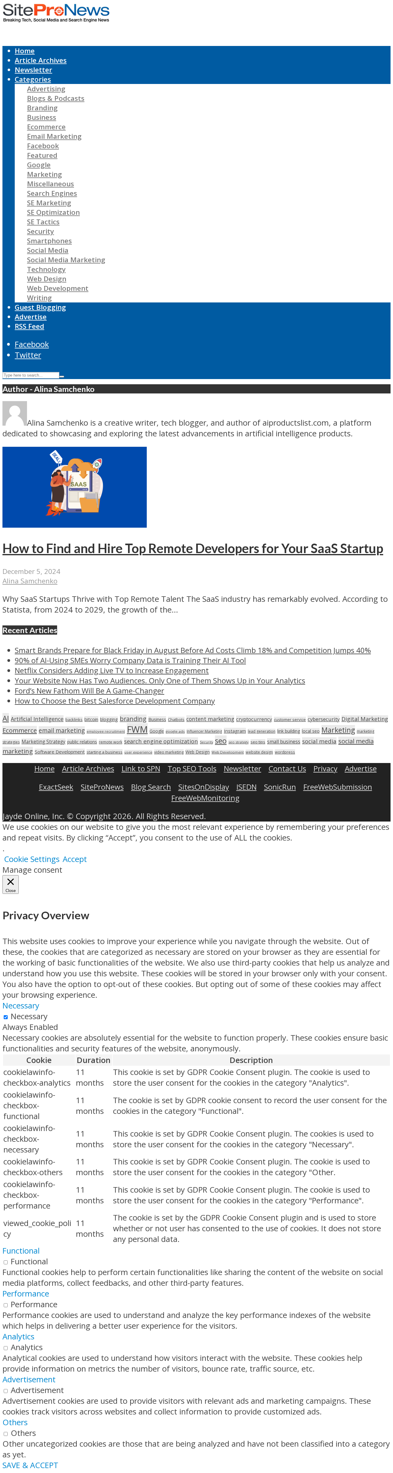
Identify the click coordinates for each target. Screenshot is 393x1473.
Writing (39, 297)
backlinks (74, 719)
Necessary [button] (20, 1005)
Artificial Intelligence (37, 719)
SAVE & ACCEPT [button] (30, 1465)
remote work (110, 742)
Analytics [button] (18, 1336)
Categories (33, 79)
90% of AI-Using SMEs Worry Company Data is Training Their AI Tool (130, 660)
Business (41, 117)
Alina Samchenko (29, 581)
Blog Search (151, 787)
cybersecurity (324, 719)
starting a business (105, 752)
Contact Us (287, 768)
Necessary (29, 1016)
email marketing (62, 730)
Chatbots (176, 719)
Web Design (46, 278)
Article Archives (41, 60)
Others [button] (15, 1422)
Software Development (60, 752)
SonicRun (280, 787)
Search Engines (52, 193)
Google (39, 164)
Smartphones (49, 240)
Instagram (235, 731)
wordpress (285, 752)
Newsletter (33, 69)
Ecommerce (46, 126)
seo (221, 740)
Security (40, 231)
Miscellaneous (50, 183)
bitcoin (91, 719)
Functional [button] (21, 1250)
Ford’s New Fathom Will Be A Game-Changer (89, 690)
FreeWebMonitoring (205, 798)
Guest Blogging (40, 307)
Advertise (31, 316)
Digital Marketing (364, 719)
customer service (290, 719)
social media (319, 741)
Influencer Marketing (204, 731)
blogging (109, 719)
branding (133, 719)
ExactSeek (56, 787)
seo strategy (238, 742)
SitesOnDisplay (203, 787)
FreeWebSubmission (337, 787)
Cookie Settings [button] (32, 859)
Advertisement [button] (29, 1379)
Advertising (46, 88)
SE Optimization (53, 212)
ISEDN (246, 787)
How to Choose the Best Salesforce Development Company (115, 701)
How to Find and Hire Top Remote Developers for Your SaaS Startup (192, 548)
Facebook (43, 145)
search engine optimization (161, 741)
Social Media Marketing (66, 259)
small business (283, 741)
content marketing (210, 719)
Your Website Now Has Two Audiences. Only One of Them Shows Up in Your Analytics (160, 680)
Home (25, 50)
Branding (42, 107)
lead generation (261, 731)
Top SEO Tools (192, 768)
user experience (138, 752)
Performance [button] (25, 1293)
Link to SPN (141, 768)
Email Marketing (54, 136)
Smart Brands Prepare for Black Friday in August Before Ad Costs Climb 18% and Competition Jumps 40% (193, 650)
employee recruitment (106, 731)
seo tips (258, 742)
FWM (137, 729)
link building (288, 731)
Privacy (325, 768)
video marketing (169, 752)
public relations (82, 742)
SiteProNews (102, 787)
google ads (175, 731)
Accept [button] (75, 859)
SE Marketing (49, 202)
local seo (311, 731)
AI (5, 718)
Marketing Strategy (43, 741)
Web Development (57, 288)
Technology (46, 269)
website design (259, 752)
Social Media (47, 250)
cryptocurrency (254, 719)
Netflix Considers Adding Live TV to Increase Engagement (112, 670)
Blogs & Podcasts (55, 98)
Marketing (44, 174)
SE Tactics (43, 221)
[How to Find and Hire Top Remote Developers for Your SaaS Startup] (74, 524)
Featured (42, 155)
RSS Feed (29, 326)
